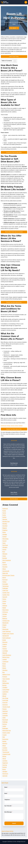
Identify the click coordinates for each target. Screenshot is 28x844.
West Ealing (5, 538)
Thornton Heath (6, 706)
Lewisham (4, 713)
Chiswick (4, 564)
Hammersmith (5, 571)
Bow (3, 672)
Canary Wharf (5, 689)
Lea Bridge (5, 650)
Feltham (4, 581)
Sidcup (4, 758)
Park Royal (5, 545)
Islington (4, 625)
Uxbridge (4, 534)
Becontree (4, 750)
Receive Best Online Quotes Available (14, 231)
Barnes (4, 577)
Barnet (4, 562)
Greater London (6, 732)
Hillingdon (4, 547)
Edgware (4, 528)
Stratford (4, 693)
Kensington (5, 584)
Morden (4, 668)
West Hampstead (6, 560)
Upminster (4, 775)
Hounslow (4, 566)
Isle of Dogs (5, 698)
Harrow (12, 425)
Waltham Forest (6, 674)
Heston (4, 556)
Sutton (4, 717)
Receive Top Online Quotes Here (14, 302)
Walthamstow (5, 683)
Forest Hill (4, 702)
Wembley (4, 523)
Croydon (4, 734)
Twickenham (5, 586)
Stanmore (4, 519)
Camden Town (5, 592)
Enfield (4, 640)
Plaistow (4, 709)
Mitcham (4, 681)
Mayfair (4, 607)
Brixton (4, 663)
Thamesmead (5, 752)
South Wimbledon (6, 655)
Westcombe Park (6, 730)
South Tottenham (6, 631)
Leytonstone (5, 691)
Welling (4, 756)
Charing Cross (5, 620)
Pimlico (4, 627)
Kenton (16, 425)
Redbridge (5, 722)
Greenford (4, 525)
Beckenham (5, 739)
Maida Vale (5, 573)
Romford (4, 767)
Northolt (20, 425)
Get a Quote (13, 28)
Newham (4, 724)
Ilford (3, 737)
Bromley (4, 685)
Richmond (4, 579)
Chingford (4, 687)
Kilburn (4, 568)
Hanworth (4, 597)
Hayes (4, 543)
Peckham (4, 676)
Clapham (4, 644)
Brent (3, 551)
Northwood (3, 425)
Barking (4, 741)
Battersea (4, 618)
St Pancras (5, 612)
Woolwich (4, 743)
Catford (4, 726)
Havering (4, 765)
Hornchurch (5, 773)
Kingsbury (4, 530)
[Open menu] (25, 2)
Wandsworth (5, 622)
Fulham (4, 599)
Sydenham (5, 711)
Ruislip (8, 425)
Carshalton (5, 715)
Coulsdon (4, 747)
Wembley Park (6, 521)
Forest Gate (5, 700)
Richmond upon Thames (8, 575)
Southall (4, 536)
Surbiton (4, 646)
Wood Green (5, 609)
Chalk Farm (5, 590)
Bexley (4, 769)
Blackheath (5, 719)
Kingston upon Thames (8, 633)
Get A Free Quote (14, 498)
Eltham (4, 745)
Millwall (4, 696)
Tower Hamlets (6, 678)
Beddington (5, 728)
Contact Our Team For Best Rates (14, 152)
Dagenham (5, 762)
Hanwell (4, 540)
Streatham (4, 670)
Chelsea (4, 616)
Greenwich (5, 704)
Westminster (5, 629)
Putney (4, 603)
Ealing (4, 532)
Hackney (4, 648)
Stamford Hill (5, 635)
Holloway (4, 605)
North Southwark (6, 637)
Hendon (4, 549)
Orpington (4, 771)
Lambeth (4, 659)
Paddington (5, 588)
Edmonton (4, 642)
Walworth (4, 653)
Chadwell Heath (6, 754)
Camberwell (5, 661)
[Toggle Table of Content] (14, 61)
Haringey (4, 614)
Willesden (4, 553)
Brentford (4, 558)
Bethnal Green (5, 657)
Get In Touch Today (14, 56)
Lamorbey (4, 760)
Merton (4, 665)
